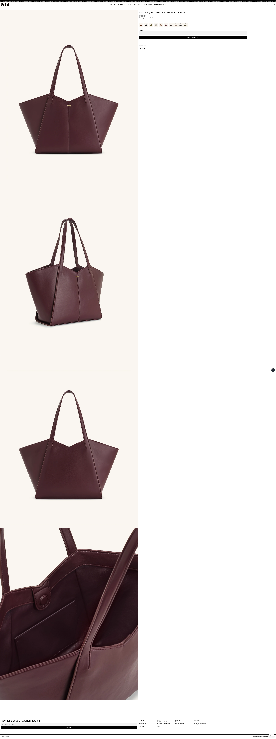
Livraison (142, 48)
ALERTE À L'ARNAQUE (198, 725)
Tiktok (158, 726)
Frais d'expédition (143, 18)
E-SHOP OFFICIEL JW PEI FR (261, 736)
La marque (141, 720)
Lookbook (177, 720)
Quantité (141, 30)
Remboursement (143, 723)
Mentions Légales (179, 725)
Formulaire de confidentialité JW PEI (165, 725)
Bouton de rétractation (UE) (163, 723)
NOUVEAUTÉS (121, 4)
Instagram (141, 726)
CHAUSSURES (137, 4)
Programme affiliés (179, 723)
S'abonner (69, 727)
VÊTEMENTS (147, 4)
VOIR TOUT (112, 4)
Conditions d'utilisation (162, 721)
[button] (273, 370)
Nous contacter (142, 721)
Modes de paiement (143, 725)
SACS (129, 4)
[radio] (141, 25)
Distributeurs (196, 720)
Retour (195, 721)
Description (142, 45)
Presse (158, 720)
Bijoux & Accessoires (159, 4)
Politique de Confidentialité (199, 723)
